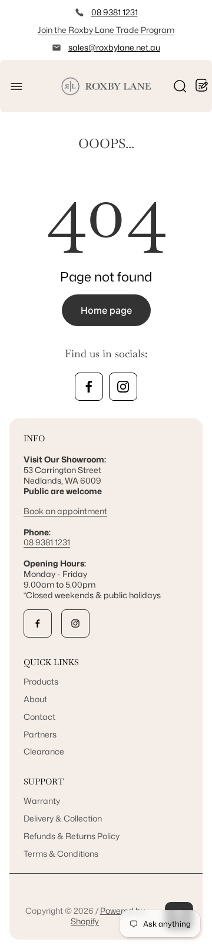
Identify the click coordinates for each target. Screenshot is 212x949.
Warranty (42, 800)
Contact (39, 716)
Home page (106, 310)
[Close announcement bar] (195, 30)
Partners (40, 734)
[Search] (180, 86)
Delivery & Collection (63, 818)
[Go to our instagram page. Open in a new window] (123, 387)
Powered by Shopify (108, 916)
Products (41, 681)
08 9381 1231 (114, 12)
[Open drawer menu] (16, 86)
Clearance (44, 751)
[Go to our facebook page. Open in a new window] (89, 387)
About (35, 699)
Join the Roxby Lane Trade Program (106, 29)
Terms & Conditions (61, 853)
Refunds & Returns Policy (72, 835)
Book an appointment (65, 511)
